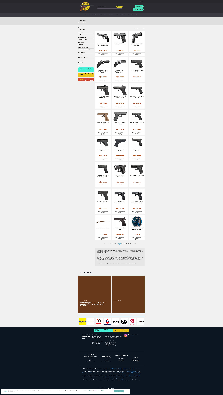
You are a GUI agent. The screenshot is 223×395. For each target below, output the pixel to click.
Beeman (134, 372)
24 (124, 243)
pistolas (123, 375)
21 (117, 243)
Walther (117, 372)
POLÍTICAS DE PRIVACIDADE (97, 341)
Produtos (84, 22)
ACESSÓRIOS (81, 29)
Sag (111, 372)
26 (128, 243)
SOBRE (83, 337)
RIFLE (79, 65)
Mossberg (115, 378)
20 (115, 243)
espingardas (137, 375)
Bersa (122, 376)
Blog (81, 272)
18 (110, 243)
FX (138, 372)
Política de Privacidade (92, 390)
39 (135, 243)
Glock (117, 376)
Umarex (104, 374)
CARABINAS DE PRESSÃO (84, 49)
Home (79, 22)
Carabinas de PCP (116, 368)
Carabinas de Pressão (124, 368)
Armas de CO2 (132, 368)
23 (121, 243)
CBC (105, 376)
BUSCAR (119, 6)
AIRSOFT (80, 32)
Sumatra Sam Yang (122, 374)
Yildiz (119, 376)
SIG (137, 372)
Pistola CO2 (129, 371)
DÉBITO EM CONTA (95, 344)
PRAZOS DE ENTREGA (96, 343)
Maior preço (136, 28)
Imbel (125, 376)
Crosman (127, 372)
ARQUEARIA (81, 42)
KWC (131, 372)
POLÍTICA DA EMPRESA (96, 337)
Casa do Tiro (87, 273)
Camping (126, 380)
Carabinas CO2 (135, 371)
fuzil (83, 376)
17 (108, 243)
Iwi (129, 376)
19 (112, 243)
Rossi (114, 372)
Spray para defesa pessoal (122, 379)
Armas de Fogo (109, 368)
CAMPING (80, 44)
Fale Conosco (141, 1)
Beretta (111, 376)
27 (130, 243)
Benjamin (112, 374)
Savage (110, 378)
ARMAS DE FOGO (82, 39)
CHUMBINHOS (81, 52)
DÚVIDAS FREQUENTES (96, 336)
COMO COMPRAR (95, 342)
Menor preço (142, 28)
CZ (106, 376)
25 (126, 243)
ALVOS (80, 34)
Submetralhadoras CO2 (87, 372)
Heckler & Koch (122, 372)
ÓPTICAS (80, 62)
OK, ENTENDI (119, 391)
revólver (127, 375)
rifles (130, 375)
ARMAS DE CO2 (82, 37)
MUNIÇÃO (80, 60)
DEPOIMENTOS (84, 341)
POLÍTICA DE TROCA (96, 338)
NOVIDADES (84, 339)
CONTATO (83, 338)
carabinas (133, 375)
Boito (107, 378)
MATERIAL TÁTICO (82, 57)
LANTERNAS (81, 55)
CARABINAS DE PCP (83, 47)
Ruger (127, 376)
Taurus (102, 376)
